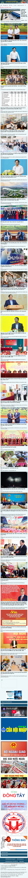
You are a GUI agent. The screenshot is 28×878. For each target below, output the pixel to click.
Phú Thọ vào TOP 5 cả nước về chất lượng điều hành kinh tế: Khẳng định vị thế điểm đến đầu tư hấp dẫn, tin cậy (13, 108)
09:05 (1, 335)
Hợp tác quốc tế (21, 5)
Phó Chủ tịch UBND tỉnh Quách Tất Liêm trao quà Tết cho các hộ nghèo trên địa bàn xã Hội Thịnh (14, 557)
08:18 (1, 490)
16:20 (1, 448)
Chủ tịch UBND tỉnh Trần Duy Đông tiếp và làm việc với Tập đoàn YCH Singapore (14, 243)
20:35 (1, 42)
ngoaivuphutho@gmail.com (5, 876)
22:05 (1, 155)
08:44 (1, 629)
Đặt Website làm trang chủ (10, 859)
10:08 (1, 88)
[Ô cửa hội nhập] (14, 739)
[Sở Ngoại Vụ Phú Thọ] (2, 3)
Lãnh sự (17, 863)
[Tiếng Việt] (24, 2)
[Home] (1, 5)
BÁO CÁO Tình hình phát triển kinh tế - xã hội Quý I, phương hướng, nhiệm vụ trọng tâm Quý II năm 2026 (13, 200)
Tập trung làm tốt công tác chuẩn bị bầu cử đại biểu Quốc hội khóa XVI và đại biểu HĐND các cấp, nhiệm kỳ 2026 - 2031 (13, 650)
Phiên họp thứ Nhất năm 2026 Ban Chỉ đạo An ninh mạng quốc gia (13, 312)
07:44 (1, 581)
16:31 (1, 245)
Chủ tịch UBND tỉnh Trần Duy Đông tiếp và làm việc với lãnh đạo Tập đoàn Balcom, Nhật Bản (14, 41)
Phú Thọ (10, 5)
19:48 (1, 290)
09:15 (1, 674)
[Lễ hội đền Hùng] (14, 810)
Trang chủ (5, 863)
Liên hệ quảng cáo (20, 859)
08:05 (1, 110)
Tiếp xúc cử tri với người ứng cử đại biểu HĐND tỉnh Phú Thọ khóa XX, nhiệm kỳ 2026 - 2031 (13, 356)
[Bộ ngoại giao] (14, 756)
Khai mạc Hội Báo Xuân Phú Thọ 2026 (8, 447)
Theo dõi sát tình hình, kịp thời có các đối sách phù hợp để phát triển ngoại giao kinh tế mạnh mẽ (14, 673)
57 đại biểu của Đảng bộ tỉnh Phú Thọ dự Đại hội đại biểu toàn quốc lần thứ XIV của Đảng (13, 627)
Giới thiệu (8, 863)
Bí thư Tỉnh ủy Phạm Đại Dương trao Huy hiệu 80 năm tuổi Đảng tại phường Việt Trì (14, 580)
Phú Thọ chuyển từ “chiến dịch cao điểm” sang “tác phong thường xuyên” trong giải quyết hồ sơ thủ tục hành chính (13, 131)
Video (3, 705)
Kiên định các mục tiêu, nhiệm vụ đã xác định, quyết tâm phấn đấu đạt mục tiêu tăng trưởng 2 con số (13, 177)
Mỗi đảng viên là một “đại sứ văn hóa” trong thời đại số (12, 221)
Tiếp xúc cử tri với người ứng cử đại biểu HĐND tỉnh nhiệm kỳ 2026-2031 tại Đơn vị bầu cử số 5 (13, 334)
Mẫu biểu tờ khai (5, 852)
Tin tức (15, 5)
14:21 (1, 313)
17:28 (22, 18)
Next (26, 5)
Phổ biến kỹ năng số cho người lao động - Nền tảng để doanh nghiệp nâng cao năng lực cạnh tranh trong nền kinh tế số (13, 289)
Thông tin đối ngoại (22, 863)
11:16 (1, 178)
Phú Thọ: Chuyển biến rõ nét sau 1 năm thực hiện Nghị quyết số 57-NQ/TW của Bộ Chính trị (14, 266)
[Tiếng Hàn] (14, 787)
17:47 (1, 201)
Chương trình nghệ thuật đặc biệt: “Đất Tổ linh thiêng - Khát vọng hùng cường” (14, 534)
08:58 (1, 358)
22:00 (1, 65)
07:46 (1, 558)
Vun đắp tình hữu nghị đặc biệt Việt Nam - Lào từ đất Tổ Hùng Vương (13, 86)
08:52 (1, 403)
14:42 (1, 223)
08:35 (1, 426)
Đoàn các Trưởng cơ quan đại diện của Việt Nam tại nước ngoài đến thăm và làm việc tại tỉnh (14, 425)
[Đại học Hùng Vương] (14, 834)
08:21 (1, 469)
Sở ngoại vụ (5, 5)
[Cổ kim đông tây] (14, 799)
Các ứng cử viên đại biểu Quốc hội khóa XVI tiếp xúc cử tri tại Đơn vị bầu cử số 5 (13, 379)
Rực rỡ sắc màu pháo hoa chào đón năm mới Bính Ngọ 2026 (13, 488)
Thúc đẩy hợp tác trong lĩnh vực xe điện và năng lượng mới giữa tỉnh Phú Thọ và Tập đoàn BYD (14, 154)
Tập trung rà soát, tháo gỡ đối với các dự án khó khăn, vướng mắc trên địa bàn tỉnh (13, 64)
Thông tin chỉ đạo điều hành (7, 701)
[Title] (14, 849)
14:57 (1, 513)
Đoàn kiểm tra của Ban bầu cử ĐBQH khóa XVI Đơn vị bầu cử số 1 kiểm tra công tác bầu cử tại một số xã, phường (14, 402)
